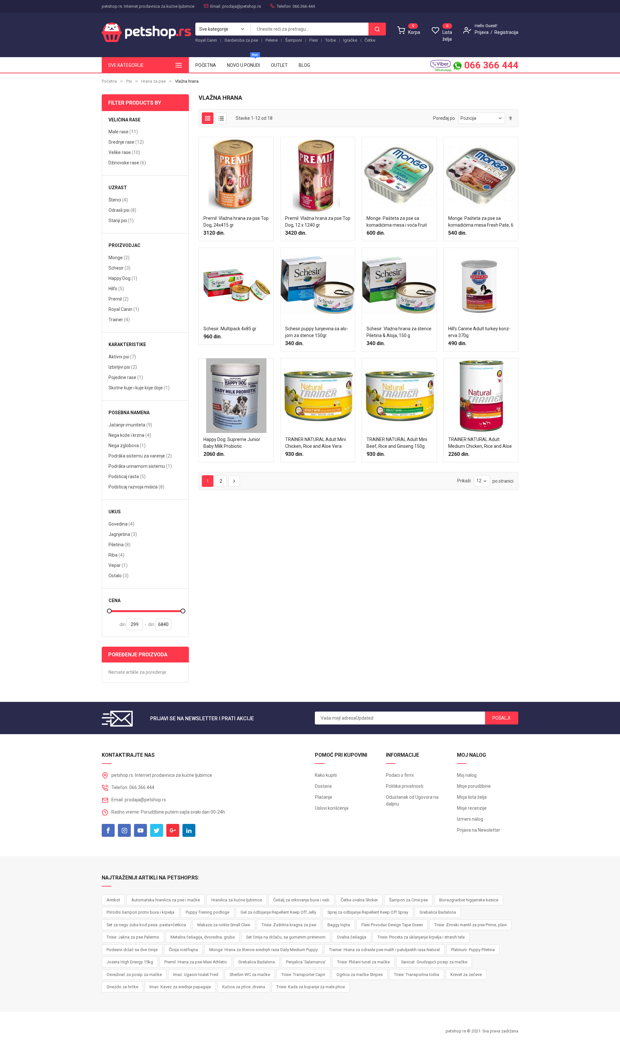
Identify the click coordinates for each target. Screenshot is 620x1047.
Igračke (350, 40)
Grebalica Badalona (437, 912)
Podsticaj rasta (127, 476)
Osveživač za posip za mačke (134, 974)
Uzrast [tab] (117, 187)
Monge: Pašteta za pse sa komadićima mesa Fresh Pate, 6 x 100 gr (480, 225)
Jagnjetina (122, 534)
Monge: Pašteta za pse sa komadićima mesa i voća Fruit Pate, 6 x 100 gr (397, 225)
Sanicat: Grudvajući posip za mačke (434, 962)
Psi (129, 81)
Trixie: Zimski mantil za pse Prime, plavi (470, 924)
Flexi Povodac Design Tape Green (392, 924)
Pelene (271, 40)
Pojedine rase (125, 377)
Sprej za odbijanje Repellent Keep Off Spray (367, 912)
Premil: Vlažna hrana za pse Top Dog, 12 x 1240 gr (317, 222)
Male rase (123, 131)
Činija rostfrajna (183, 949)
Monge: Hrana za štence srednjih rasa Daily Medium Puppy (263, 949)
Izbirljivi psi (122, 367)
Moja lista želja (472, 797)
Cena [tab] (114, 600)
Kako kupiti (326, 775)
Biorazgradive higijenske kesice (468, 900)
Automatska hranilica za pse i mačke (165, 900)
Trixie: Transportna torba (416, 974)
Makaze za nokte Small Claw (223, 924)
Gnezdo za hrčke (122, 986)
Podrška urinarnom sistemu (140, 466)
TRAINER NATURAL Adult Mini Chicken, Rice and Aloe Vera (315, 443)
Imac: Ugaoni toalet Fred (195, 974)
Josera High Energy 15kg (130, 962)
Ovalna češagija (351, 937)
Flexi (313, 40)
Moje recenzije (472, 808)
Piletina (119, 544)
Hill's (116, 288)
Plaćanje (323, 797)
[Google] (172, 830)
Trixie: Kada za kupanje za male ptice (310, 986)
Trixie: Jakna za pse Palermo (133, 937)
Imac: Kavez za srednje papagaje (180, 986)
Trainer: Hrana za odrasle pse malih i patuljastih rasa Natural (384, 949)
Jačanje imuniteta (130, 424)
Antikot (113, 900)
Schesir (119, 268)
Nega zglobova (127, 445)
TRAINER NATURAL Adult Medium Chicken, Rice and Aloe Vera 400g (480, 446)
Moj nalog (467, 775)
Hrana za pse (153, 81)
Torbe (330, 40)
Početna (109, 81)
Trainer (119, 319)
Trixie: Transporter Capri (303, 974)
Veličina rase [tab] (124, 120)
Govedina (121, 524)
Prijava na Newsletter (478, 830)
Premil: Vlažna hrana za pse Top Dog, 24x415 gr (236, 222)
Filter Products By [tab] (134, 103)
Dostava (323, 786)
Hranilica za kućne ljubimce (236, 900)
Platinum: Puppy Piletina (473, 949)
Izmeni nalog (470, 819)
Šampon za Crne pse (408, 900)
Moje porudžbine (474, 786)
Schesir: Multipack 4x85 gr (229, 328)
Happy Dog (122, 278)
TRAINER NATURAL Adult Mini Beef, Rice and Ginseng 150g (397, 443)
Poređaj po (444, 118)
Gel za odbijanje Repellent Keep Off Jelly (278, 912)
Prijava (482, 32)
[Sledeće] (234, 481)
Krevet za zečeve (466, 974)
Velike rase (124, 152)
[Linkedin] (188, 830)
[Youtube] (140, 830)
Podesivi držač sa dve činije (132, 949)
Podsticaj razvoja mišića (136, 486)
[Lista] (221, 118)
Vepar (118, 565)
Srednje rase (126, 142)
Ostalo (118, 575)
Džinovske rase (127, 162)
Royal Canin (206, 40)
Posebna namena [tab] (129, 412)
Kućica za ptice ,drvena (243, 986)
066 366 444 (490, 65)
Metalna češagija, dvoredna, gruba (202, 937)
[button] (230, 243)
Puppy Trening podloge (207, 912)
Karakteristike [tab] (127, 344)
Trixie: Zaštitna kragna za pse (289, 924)
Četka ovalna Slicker (359, 900)
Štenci (118, 199)
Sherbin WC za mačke (250, 974)
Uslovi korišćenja (331, 808)
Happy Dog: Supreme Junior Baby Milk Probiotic (231, 443)
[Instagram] (124, 830)
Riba (116, 555)
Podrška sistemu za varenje (140, 455)
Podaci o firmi (400, 775)
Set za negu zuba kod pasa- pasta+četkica (146, 924)
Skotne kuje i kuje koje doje (139, 387)
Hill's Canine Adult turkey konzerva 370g (479, 332)
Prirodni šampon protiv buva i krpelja (140, 912)
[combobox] (309, 29)
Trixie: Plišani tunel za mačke (363, 962)
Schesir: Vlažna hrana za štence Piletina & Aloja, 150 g (399, 332)
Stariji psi (121, 220)
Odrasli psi (122, 210)
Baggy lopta (338, 924)
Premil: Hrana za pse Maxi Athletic (195, 962)
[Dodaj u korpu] (217, 243)
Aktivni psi (122, 356)
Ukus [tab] (114, 511)
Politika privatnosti (404, 786)
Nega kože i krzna (129, 435)
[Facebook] (108, 830)
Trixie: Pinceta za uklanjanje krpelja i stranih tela (421, 937)
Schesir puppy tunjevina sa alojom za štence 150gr (316, 332)
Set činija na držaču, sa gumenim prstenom (286, 937)
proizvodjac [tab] (124, 245)
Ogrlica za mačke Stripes (359, 974)
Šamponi (293, 40)
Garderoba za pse (241, 40)
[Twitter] (156, 830)
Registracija (506, 32)
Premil (118, 299)
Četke (370, 40)
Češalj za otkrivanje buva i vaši (301, 900)
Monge (118, 257)
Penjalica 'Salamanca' (306, 962)
